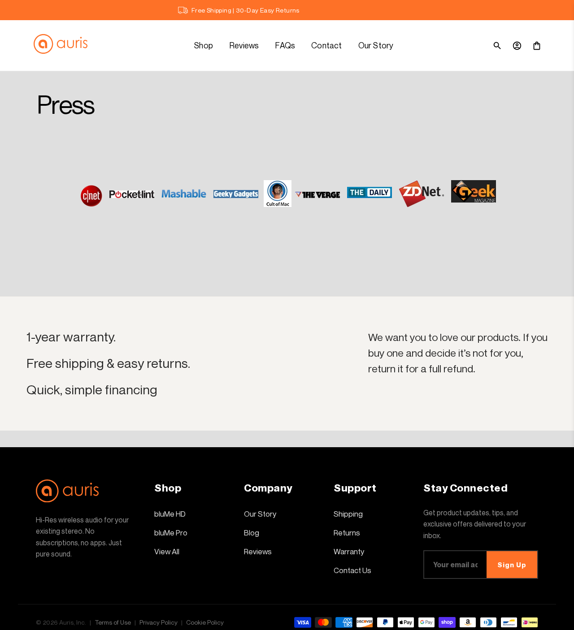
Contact (326, 45)
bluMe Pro (170, 532)
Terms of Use (113, 622)
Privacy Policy (158, 622)
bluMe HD (170, 513)
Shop (203, 45)
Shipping (348, 513)
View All (166, 551)
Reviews (244, 45)
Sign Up (511, 565)
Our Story (376, 45)
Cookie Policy (205, 622)
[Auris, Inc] (65, 45)
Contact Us (352, 570)
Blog (251, 532)
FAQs (285, 45)
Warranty (349, 551)
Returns (347, 532)
